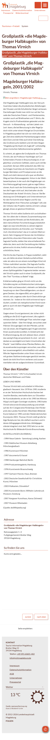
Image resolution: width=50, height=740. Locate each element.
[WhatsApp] (45, 628)
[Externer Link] (20, 18)
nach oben (41, 617)
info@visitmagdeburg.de (20, 658)
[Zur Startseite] (14, 5)
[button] (25, 97)
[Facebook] (38, 628)
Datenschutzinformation (22, 10)
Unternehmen (39, 10)
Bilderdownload (22, 13)
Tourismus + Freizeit (11, 26)
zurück (28, 617)
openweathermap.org (19, 706)
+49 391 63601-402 (26, 654)
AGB (12, 674)
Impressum (5, 10)
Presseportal (8, 13)
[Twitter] (35, 628)
